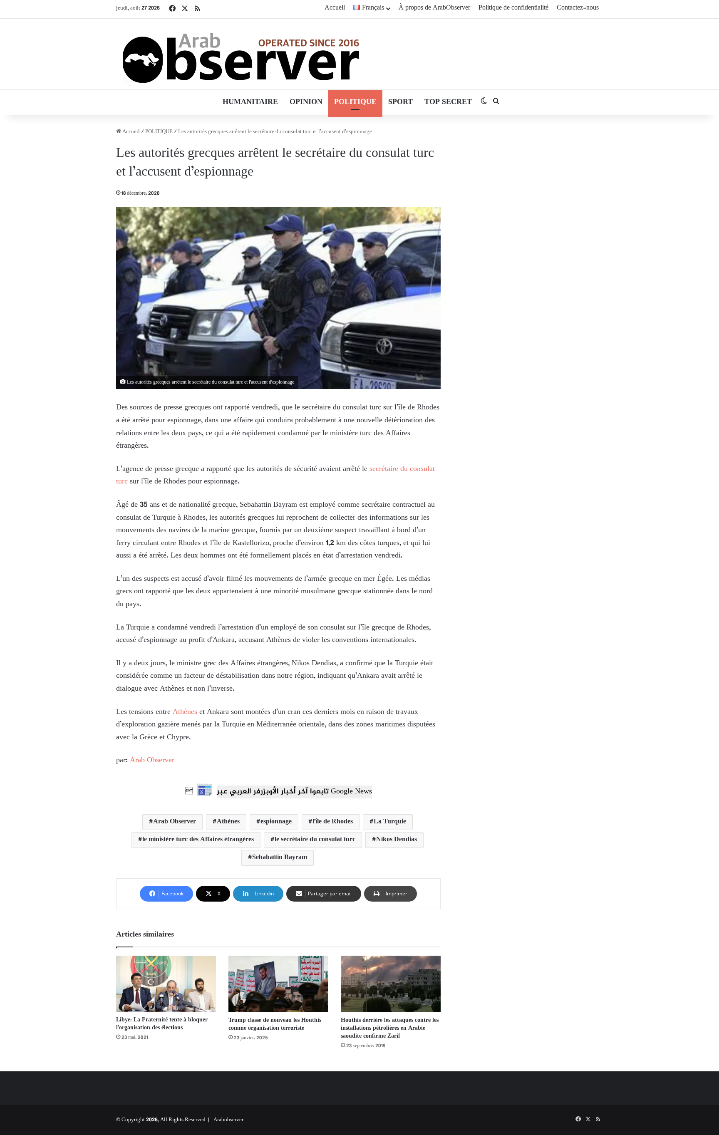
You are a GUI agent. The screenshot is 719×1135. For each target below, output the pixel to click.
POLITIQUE (355, 102)
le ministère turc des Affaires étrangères (198, 839)
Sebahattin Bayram (279, 857)
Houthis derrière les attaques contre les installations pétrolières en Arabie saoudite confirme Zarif (390, 1028)
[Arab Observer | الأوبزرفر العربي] (241, 54)
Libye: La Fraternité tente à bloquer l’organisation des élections (162, 1024)
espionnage (276, 822)
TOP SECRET (448, 102)
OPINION (306, 102)
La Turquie (390, 822)
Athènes (184, 712)
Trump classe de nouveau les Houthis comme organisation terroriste (274, 1024)
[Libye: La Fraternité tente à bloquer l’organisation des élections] (166, 984)
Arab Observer (152, 760)
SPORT (400, 102)
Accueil (335, 8)
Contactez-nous (578, 8)
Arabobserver (228, 1120)
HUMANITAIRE (250, 102)
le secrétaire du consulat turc (315, 839)
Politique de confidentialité (513, 8)
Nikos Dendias (396, 839)
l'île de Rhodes (332, 822)
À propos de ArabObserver (434, 8)
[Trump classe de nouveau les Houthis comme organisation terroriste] (278, 984)
